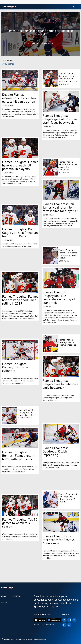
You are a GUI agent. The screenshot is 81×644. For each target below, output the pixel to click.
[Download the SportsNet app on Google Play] (54, 620)
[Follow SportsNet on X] (64, 620)
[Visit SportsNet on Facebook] (74, 620)
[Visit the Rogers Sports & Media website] (11, 639)
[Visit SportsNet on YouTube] (69, 620)
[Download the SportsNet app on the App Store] (40, 620)
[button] (73, 7)
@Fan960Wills (9, 64)
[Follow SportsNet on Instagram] (64, 625)
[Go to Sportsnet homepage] (9, 7)
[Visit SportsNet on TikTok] (69, 625)
